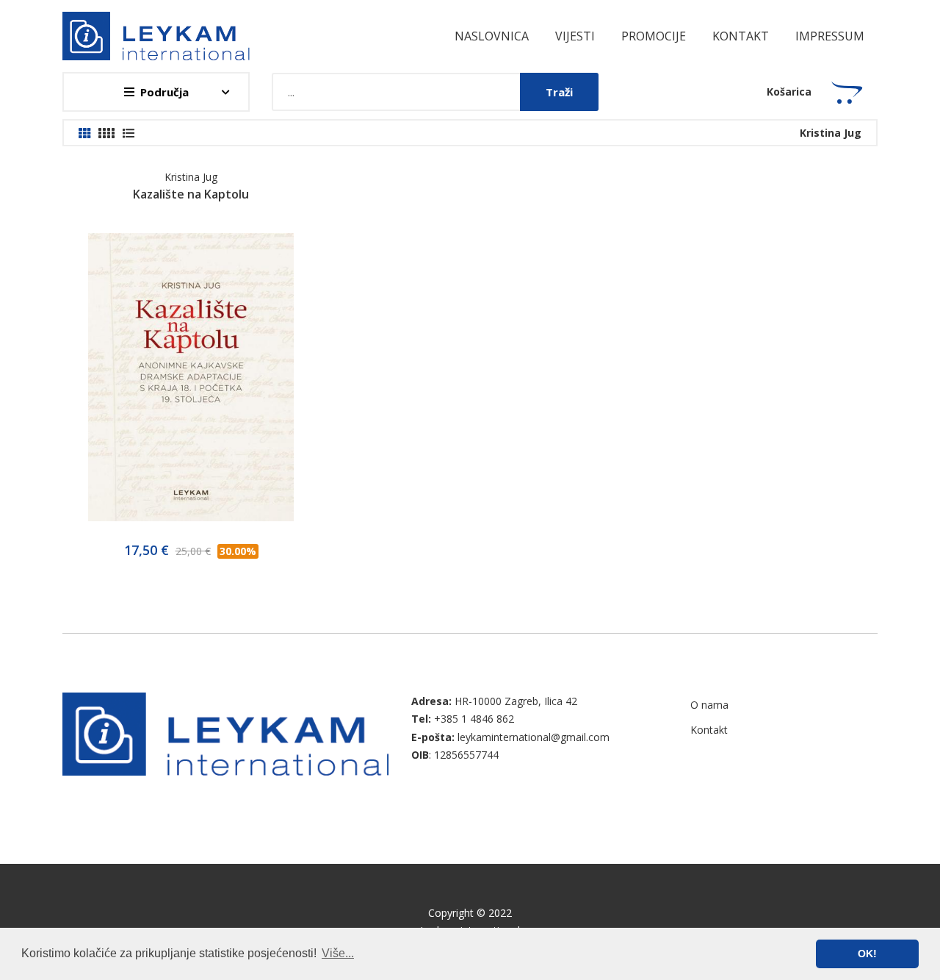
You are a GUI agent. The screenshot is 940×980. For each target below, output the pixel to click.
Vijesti (575, 36)
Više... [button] (338, 953)
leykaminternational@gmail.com (534, 737)
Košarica (789, 92)
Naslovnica (492, 36)
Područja (164, 92)
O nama (709, 705)
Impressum (829, 36)
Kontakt (740, 36)
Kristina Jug (190, 177)
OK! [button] (867, 953)
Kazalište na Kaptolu (191, 194)
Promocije (653, 36)
